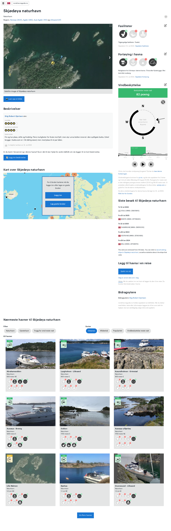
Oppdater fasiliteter (142, 46)
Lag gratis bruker (57, 204)
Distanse (91, 331)
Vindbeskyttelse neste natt (138, 331)
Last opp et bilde (14, 99)
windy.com (161, 185)
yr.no (140, 177)
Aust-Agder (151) (40, 20)
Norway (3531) (16, 20)
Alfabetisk (104, 331)
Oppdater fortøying (142, 77)
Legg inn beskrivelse (16, 157)
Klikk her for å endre (125, 193)
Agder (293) (28, 20)
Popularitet (117, 331)
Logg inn (58, 195)
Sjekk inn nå (126, 271)
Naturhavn (10, 331)
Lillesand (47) (55, 20)
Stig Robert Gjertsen (14, 116)
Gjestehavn (24, 331)
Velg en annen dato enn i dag (128, 278)
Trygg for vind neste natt (44, 331)
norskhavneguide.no (20, 3)
